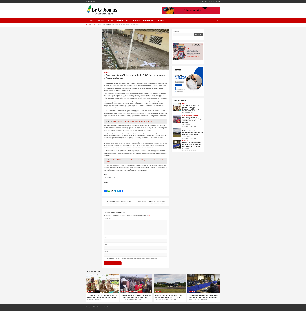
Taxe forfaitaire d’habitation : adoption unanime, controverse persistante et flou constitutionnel (118, 202)
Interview (161, 20)
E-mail (105, 244)
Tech (127, 20)
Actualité (91, 20)
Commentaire (108, 218)
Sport (184, 115)
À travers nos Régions (192, 115)
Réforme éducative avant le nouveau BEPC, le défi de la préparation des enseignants (192, 144)
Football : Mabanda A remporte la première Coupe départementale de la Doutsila (192, 120)
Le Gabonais (99, 307)
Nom (105, 237)
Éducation (107, 72)
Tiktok (206, 1)
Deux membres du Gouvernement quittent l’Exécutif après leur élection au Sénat (151, 202)
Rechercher (176, 31)
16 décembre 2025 (108, 81)
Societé (119, 20)
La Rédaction (193, 113)
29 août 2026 (185, 113)
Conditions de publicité (214, 1)
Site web (106, 251)
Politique (110, 20)
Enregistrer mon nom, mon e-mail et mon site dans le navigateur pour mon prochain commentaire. (132, 258)
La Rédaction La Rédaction (121, 81)
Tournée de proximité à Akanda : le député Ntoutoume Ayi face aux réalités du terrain (190, 108)
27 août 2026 (185, 124)
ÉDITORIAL (136, 20)
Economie (101, 20)
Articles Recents (180, 101)
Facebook (200, 1)
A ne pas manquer (93, 271)
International (148, 20)
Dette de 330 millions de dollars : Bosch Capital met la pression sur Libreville (192, 132)
